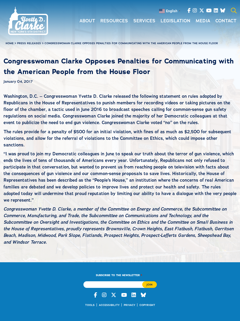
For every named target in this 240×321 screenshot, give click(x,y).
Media (203, 21)
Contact (225, 21)
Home (10, 43)
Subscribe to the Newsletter (119, 275)
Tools (90, 305)
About (87, 21)
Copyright (147, 305)
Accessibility (109, 305)
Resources (114, 21)
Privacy (129, 305)
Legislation (175, 21)
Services (144, 21)
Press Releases (29, 43)
